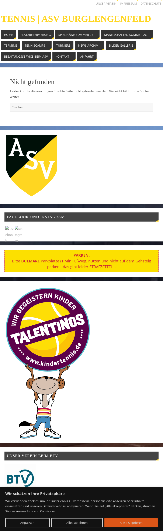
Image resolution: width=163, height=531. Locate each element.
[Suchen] (148, 108)
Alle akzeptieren (131, 523)
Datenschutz (151, 3)
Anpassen (27, 523)
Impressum (128, 3)
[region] (81, 509)
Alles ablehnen (77, 523)
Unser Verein (106, 3)
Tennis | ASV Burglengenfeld (76, 18)
